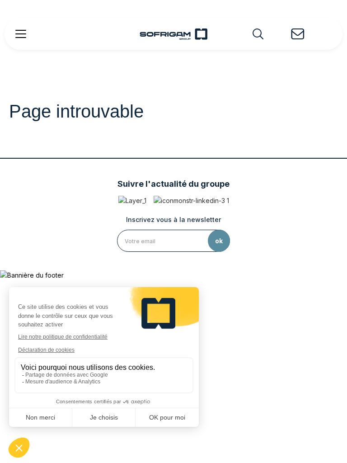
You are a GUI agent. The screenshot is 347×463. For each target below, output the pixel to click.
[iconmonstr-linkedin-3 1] (191, 200)
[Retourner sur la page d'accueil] (173, 34)
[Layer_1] (132, 200)
